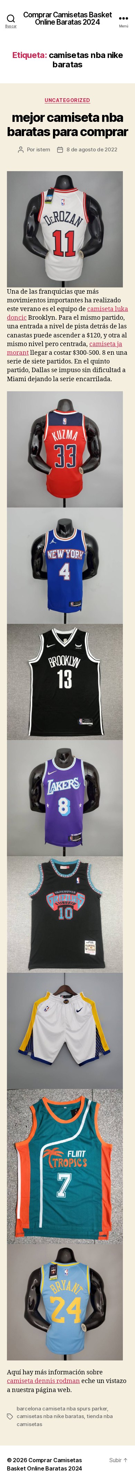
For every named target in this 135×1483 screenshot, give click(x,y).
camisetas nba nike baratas (50, 1416)
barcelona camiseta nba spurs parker (62, 1408)
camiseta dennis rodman (43, 1381)
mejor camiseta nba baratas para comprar (67, 124)
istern (43, 149)
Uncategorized (67, 100)
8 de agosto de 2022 (91, 149)
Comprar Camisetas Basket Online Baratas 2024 (67, 18)
